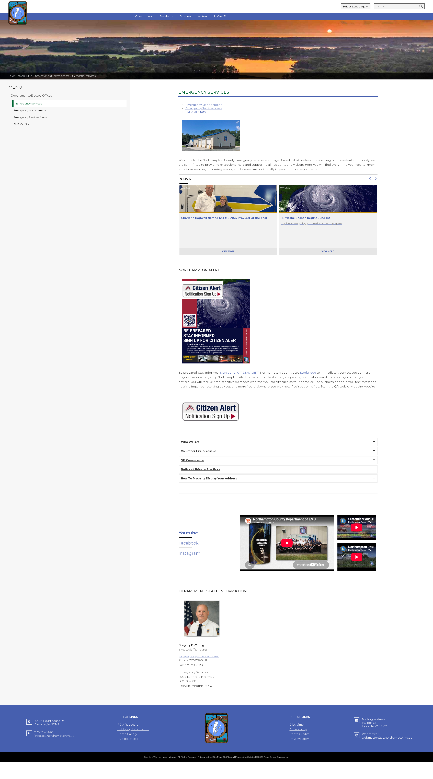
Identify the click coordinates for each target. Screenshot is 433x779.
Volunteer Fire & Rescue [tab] (198, 451)
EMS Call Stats (195, 112)
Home (11, 76)
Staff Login (228, 757)
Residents (166, 16)
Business (185, 16)
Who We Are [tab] (190, 442)
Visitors (202, 16)
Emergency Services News (203, 108)
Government (144, 16)
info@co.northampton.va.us (54, 735)
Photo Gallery (127, 734)
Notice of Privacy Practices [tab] (200, 469)
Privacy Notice (205, 757)
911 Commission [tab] (192, 460)
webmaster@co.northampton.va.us (387, 737)
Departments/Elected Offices (52, 76)
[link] (216, 366)
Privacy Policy (299, 738)
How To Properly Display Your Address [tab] (209, 478)
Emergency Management (203, 105)
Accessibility (298, 729)
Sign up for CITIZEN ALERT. (239, 372)
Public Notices (127, 738)
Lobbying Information (133, 729)
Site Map (217, 757)
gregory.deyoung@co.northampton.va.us (199, 656)
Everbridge (308, 372)
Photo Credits (299, 734)
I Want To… (221, 16)
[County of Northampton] (17, 13)
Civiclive (251, 757)
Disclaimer (297, 724)
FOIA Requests (127, 724)
